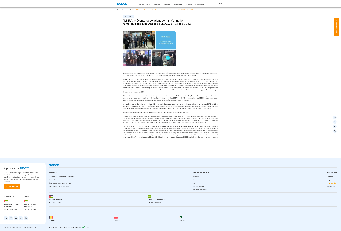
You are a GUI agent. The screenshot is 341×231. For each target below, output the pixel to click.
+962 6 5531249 (57, 203)
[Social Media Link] (335, 117)
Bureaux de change (199, 189)
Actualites (126, 10)
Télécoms (196, 180)
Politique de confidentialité (12, 227)
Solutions (157, 4)
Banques (196, 177)
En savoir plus (10, 186)
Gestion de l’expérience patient (60, 183)
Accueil (119, 10)
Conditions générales (29, 227)
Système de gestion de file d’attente (61, 177)
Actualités (332, 183)
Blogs (329, 180)
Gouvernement (198, 186)
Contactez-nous (337, 28)
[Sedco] (122, 4)
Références (331, 186)
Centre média (178, 4)
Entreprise (167, 4)
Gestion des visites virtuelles (59, 186)
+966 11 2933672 (155, 203)
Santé (195, 183)
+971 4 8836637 (11, 210)
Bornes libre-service (56, 180)
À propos (330, 177)
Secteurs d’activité (144, 4)
